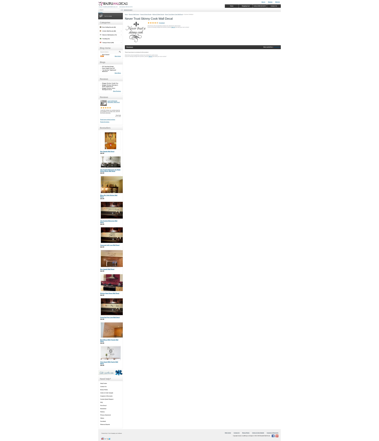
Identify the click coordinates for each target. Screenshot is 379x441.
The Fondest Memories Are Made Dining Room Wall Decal (110, 170)
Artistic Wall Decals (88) (109, 31)
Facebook (103, 421)
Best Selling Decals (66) (109, 27)
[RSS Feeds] (102, 56)
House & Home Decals (145, 14)
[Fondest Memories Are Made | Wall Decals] (111, 167)
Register (270, 2)
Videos (102, 418)
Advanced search (128, 9)
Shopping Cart (246, 6)
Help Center (103, 383)
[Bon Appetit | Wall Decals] (110, 148)
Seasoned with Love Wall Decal (109, 245)
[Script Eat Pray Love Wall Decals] (112, 314)
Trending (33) (106, 38)
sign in (173, 27)
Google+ (100, 12)
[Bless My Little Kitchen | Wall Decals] (112, 192)
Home (126, 14)
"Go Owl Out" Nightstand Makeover (109, 70)
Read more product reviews (107, 119)
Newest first (277, 47)
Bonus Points (104, 389)
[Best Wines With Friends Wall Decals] (112, 337)
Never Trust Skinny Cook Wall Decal (174, 14)
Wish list (277, 2)
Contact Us (103, 386)
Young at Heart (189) (108, 42)
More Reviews (117, 91)
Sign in (263, 2)
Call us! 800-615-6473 (260, 6)
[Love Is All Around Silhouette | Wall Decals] (103, 105)
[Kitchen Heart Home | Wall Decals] (112, 290)
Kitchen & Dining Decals (158, 14)
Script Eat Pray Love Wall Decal (110, 317)
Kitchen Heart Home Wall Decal (109, 293)
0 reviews (161, 23)
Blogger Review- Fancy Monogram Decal (108, 89)
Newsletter (103, 408)
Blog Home (118, 56)
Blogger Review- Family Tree (110, 83)
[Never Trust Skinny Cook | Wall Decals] (136, 41)
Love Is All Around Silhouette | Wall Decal (113, 101)
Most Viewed (105, 54)
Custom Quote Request (106, 399)
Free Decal (103, 405)
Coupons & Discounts (106, 396)
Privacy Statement (105, 415)
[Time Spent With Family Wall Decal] (111, 359)
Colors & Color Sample (106, 393)
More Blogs (118, 73)
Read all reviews (104, 122)
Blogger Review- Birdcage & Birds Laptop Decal (110, 85)
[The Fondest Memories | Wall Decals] (112, 218)
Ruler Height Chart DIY (108, 68)
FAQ (101, 402)
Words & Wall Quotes (134, 14)
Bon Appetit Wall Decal (107, 151)
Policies (102, 412)
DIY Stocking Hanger (108, 66)
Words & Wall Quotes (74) (109, 35)
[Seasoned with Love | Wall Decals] (112, 242)
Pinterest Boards (105, 424)
